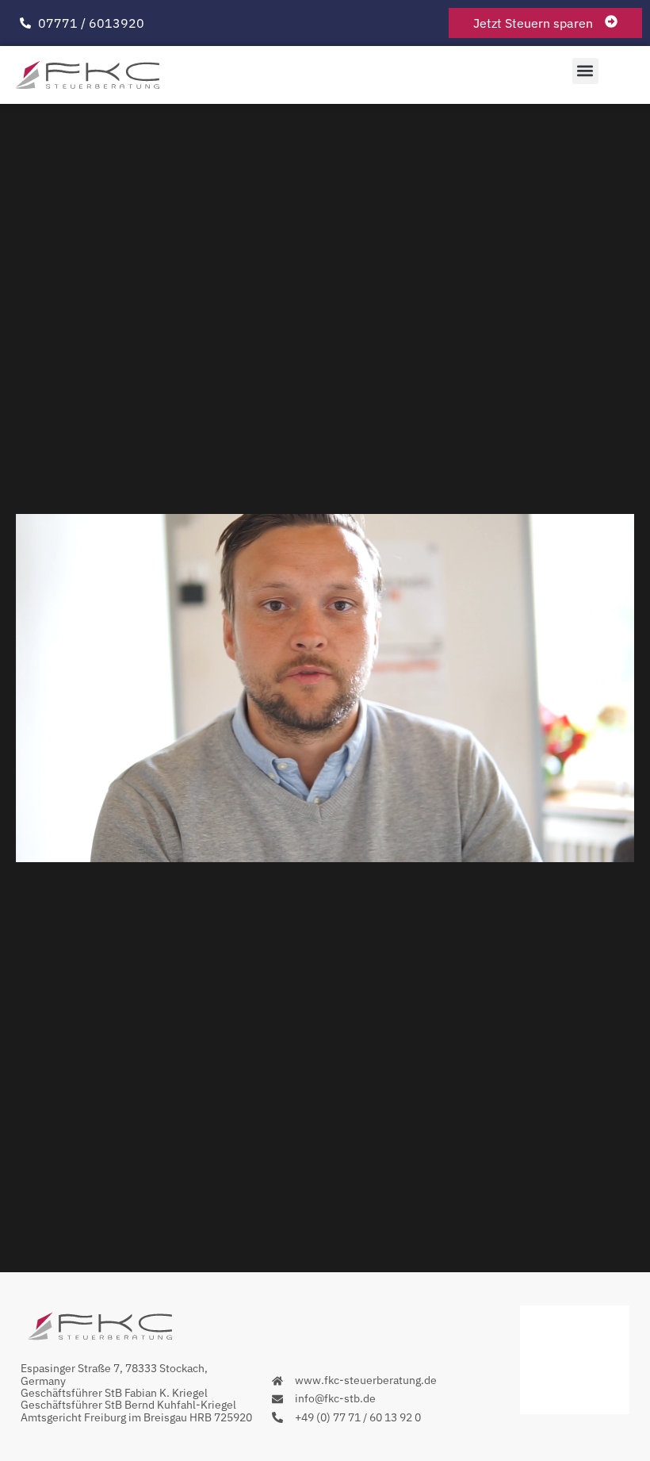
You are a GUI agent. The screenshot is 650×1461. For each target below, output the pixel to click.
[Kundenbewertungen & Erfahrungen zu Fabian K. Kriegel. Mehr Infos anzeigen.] (574, 1409)
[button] (585, 71)
